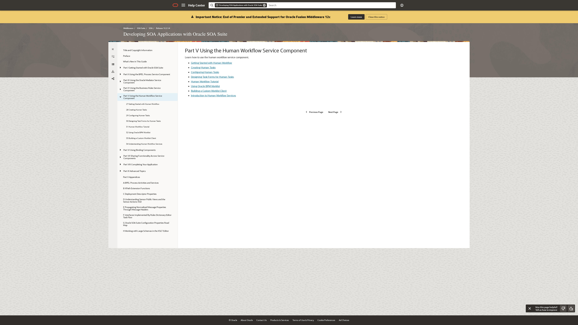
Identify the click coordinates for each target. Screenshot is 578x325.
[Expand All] (113, 56)
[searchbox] (331, 5)
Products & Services (279, 320)
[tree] (147, 140)
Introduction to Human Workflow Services (213, 95)
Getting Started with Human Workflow (211, 62)
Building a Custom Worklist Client (209, 90)
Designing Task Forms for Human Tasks (212, 76)
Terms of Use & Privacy (303, 320)
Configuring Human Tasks (205, 72)
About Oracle (247, 320)
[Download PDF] (113, 71)
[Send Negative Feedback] (563, 308)
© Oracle (233, 320)
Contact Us (261, 320)
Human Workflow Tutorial (205, 81)
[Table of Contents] (113, 49)
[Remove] (264, 5)
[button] (183, 5)
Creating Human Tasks (203, 67)
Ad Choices (344, 320)
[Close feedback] (529, 308)
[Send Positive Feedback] (571, 308)
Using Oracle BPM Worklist (205, 86)
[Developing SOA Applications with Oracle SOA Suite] (113, 64)
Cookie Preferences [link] (326, 320)
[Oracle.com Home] (175, 5)
